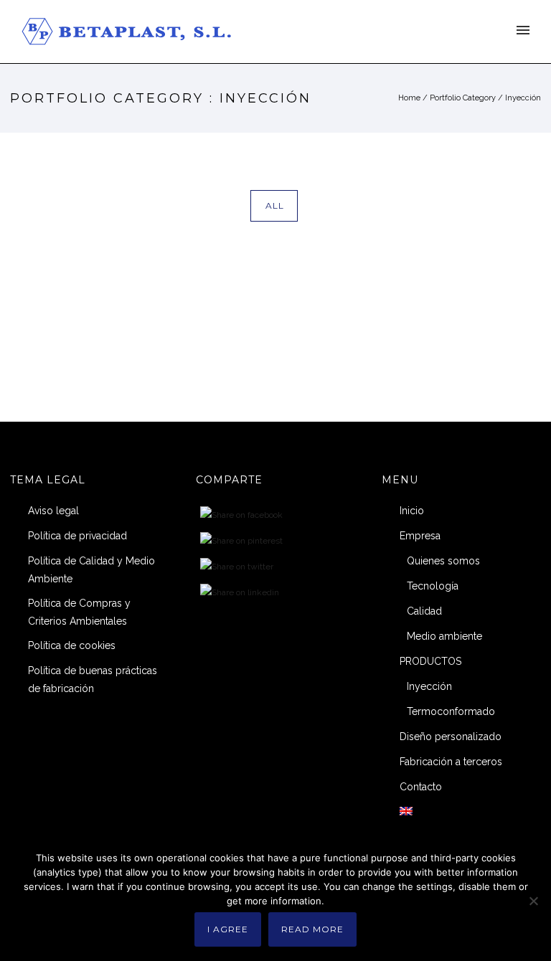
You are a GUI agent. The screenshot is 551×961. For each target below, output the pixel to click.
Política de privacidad (77, 535)
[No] (533, 901)
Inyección (523, 98)
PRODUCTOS (430, 661)
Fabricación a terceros (451, 761)
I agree (227, 929)
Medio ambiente (444, 636)
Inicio (412, 510)
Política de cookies (72, 645)
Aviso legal (53, 510)
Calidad (424, 611)
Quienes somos (443, 561)
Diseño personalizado (450, 736)
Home (409, 98)
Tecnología (432, 586)
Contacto (421, 786)
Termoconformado (451, 711)
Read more (312, 929)
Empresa (420, 535)
